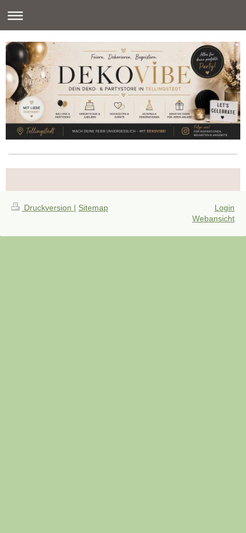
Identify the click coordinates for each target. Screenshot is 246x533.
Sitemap (93, 207)
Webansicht (213, 218)
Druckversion (48, 207)
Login (225, 207)
